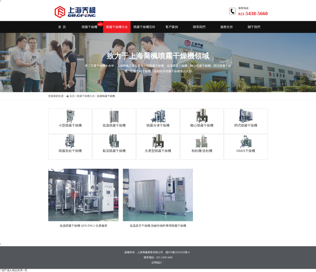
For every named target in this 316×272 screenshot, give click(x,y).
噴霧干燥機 (89, 27)
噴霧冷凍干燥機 (158, 125)
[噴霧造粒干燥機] (70, 141)
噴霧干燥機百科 (144, 27)
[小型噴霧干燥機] (70, 116)
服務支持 (226, 27)
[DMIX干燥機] (246, 141)
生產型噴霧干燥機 (158, 151)
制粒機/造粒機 (202, 151)
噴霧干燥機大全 (117, 27)
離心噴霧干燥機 (201, 125)
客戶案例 (171, 27)
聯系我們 (199, 27)
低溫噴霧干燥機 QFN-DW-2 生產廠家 (83, 225)
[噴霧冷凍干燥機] (158, 116)
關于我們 (254, 27)
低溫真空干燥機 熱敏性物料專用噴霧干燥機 (158, 225)
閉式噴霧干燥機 (245, 125)
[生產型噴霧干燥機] (158, 141)
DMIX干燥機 (245, 151)
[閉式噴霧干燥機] (246, 116)
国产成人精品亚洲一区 (14, 270)
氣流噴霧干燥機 (114, 151)
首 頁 (62, 27)
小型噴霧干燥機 (70, 125)
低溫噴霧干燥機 (114, 125)
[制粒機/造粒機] (202, 141)
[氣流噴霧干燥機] (114, 141)
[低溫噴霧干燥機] (114, 116)
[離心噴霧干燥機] (202, 116)
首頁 (72, 96)
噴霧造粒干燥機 (70, 151)
